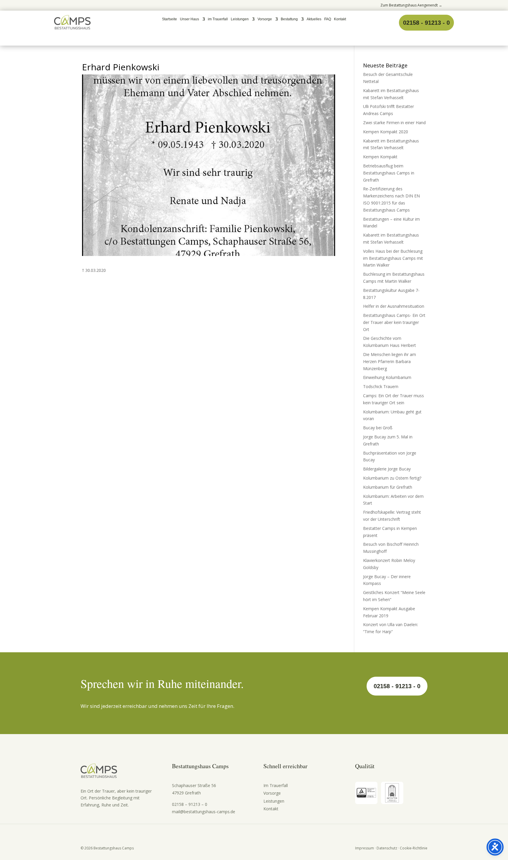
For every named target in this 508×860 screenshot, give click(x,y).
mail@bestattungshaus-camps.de (203, 811)
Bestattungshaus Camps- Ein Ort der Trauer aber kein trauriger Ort (394, 322)
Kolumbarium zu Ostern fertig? (392, 478)
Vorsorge (265, 19)
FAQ (327, 19)
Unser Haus (189, 19)
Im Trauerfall (275, 785)
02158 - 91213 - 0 (426, 22)
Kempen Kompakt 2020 (385, 131)
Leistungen (240, 19)
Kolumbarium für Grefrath (387, 487)
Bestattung (289, 19)
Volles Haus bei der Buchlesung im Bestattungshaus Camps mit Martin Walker (393, 258)
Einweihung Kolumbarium (387, 377)
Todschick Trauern (380, 386)
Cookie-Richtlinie (413, 848)
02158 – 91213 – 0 (189, 804)
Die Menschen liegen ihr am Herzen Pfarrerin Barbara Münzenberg (389, 361)
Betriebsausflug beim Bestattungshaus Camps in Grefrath (388, 173)
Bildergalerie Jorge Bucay (387, 469)
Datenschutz (387, 848)
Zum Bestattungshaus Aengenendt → (411, 5)
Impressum (364, 848)
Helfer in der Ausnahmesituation (393, 306)
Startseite (169, 19)
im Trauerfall (218, 19)
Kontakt (340, 19)
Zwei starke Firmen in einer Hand (394, 122)
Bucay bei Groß (377, 427)
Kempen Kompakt (380, 156)
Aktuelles (314, 19)
